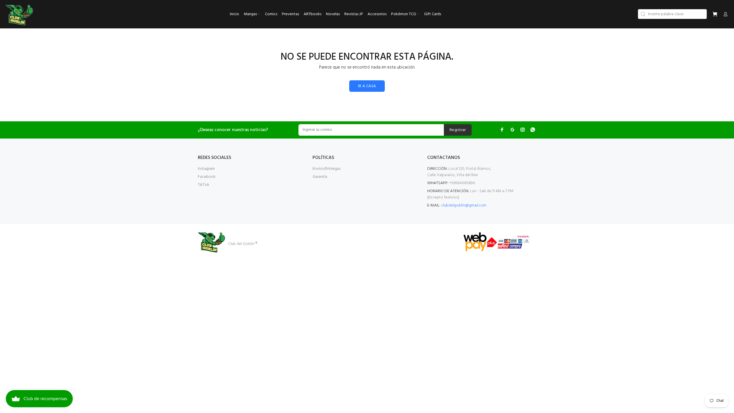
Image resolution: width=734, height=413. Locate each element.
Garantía (320, 177)
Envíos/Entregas (327, 168)
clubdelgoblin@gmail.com (463, 205)
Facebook (207, 177)
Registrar (458, 130)
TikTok (203, 185)
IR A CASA (367, 86)
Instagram (206, 168)
